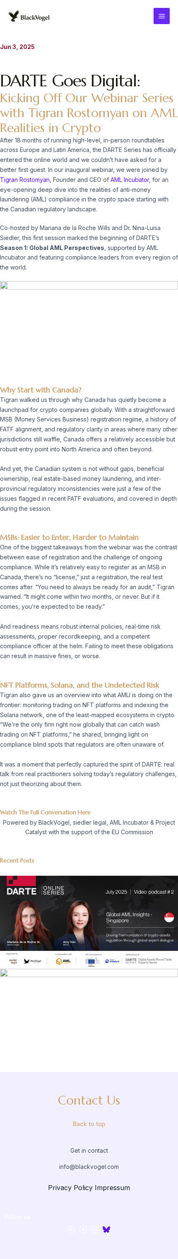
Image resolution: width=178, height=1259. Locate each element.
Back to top (89, 1124)
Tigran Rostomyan (25, 179)
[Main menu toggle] (162, 16)
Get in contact (89, 1150)
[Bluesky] (106, 1229)
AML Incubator (130, 179)
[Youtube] (95, 1229)
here (84, 812)
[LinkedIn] (71, 1229)
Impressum (112, 1187)
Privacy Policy (70, 1187)
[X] (83, 1229)
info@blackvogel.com (89, 1166)
